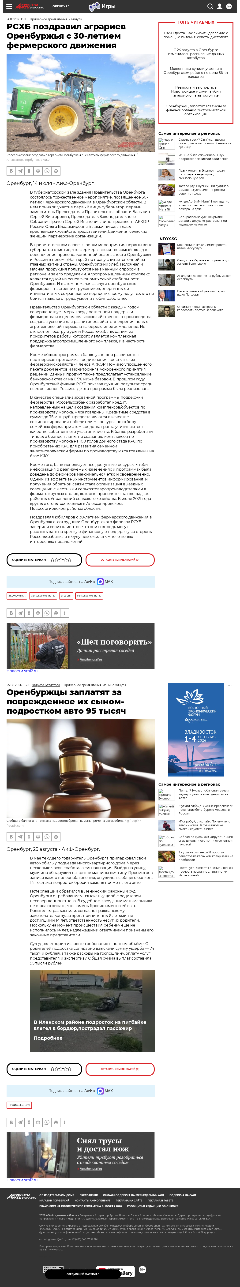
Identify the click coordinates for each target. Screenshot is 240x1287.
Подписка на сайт (182, 1195)
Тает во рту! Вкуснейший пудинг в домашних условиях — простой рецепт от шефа (204, 189)
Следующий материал (83, 1274)
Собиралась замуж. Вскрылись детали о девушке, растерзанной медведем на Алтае (203, 220)
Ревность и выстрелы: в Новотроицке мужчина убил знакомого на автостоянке (196, 92)
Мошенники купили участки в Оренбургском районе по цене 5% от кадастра (196, 73)
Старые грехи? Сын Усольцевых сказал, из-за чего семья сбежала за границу (205, 143)
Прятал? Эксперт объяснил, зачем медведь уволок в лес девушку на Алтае (204, 794)
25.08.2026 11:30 (18, 685)
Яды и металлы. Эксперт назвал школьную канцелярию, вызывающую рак (202, 174)
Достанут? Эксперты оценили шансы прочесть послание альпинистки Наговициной (206, 871)
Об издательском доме (56, 1195)
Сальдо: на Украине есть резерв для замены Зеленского (203, 262)
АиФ (46, 159)
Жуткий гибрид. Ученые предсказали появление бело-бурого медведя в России (206, 809)
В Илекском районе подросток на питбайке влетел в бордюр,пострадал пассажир (90, 1025)
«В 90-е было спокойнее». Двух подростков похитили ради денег (203, 157)
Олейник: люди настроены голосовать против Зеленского (200, 308)
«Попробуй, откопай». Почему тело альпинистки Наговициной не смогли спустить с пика (204, 825)
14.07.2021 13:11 (16, 19)
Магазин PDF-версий (54, 1200)
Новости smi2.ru (22, 671)
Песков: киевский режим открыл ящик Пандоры (201, 293)
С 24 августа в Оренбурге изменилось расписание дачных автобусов (196, 54)
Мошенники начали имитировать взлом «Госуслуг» (201, 246)
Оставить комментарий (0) (120, 559)
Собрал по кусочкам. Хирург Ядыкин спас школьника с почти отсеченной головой (206, 840)
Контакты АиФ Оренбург (92, 1200)
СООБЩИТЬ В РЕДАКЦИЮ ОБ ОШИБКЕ (152, 1206)
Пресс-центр (89, 1195)
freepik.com (15, 825)
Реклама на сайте (129, 1200)
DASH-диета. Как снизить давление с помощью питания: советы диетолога (196, 35)
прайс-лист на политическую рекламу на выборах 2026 (80, 1206)
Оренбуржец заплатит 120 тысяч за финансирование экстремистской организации (196, 110)
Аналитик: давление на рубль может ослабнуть (204, 277)
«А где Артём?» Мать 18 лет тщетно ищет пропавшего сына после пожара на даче (204, 205)
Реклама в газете (160, 1200)
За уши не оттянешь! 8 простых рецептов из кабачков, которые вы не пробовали (206, 856)
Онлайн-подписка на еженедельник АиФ (133, 1195)
